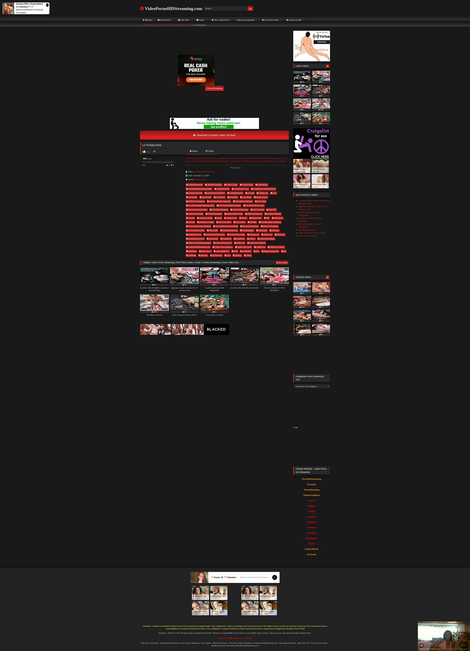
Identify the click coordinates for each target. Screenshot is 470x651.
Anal (257, 251)
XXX (236, 251)
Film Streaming (258, 210)
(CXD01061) (246, 251)
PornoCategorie (248, 230)
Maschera (204, 255)
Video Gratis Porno (155, 25)
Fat (284, 251)
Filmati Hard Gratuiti (196, 214)
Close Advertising (214, 88)
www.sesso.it (206, 251)
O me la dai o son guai (308, 236)
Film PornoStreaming (240, 210)
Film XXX (272, 210)
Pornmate (311, 484)
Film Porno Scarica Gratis (198, 210)
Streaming (281, 234)
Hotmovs (311, 506)
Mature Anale (256, 218)
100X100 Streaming (215, 185)
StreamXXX (213, 239)
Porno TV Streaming (271, 226)
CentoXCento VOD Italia (216, 193)
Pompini (191, 222)
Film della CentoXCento (244, 201)
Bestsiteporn (312, 538)
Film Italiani (262, 201)
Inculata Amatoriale (274, 214)
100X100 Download (184, 25)
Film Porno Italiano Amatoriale (230, 205)
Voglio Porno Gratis (244, 247)
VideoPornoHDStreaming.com (173, 8)
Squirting (238, 255)
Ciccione (251, 193)
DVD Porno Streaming (196, 201)
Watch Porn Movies (277, 247)
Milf (268, 218)
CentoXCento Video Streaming (264, 189)
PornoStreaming (311, 490)
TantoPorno (240, 239)
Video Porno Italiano (267, 239)
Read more (235, 168)
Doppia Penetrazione (271, 251)
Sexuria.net (268, 234)
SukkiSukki (227, 239)
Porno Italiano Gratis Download (227, 226)
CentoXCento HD (223, 189)
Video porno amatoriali (245, 20)
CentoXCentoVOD (236, 193)
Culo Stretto (247, 197)
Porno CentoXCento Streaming (200, 226)
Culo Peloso (220, 197)
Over (228, 255)
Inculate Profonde (206, 218)
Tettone (252, 239)
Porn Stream (240, 222)
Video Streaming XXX (224, 243)
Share (211, 151)
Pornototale (263, 230)
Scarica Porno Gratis (237, 234)
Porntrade (311, 522)
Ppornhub (275, 230)
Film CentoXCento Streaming (220, 201)
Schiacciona (200, 179)
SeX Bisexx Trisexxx (307, 230)
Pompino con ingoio (207, 222)
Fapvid (311, 501)
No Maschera (217, 255)
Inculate (191, 218)
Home (143, 25)
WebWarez (192, 251)
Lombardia (192, 255)
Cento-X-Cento (247, 185)
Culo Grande (206, 197)
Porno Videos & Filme (196, 230)
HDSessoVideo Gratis (235, 214)
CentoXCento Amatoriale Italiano (200, 189)
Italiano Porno (232, 218)
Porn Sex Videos (225, 222)
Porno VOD (214, 230)
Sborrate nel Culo (195, 234)
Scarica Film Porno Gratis (215, 234)
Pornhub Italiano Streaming (271, 222)
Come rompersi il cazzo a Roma (312, 233)
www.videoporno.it (222, 251)
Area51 (311, 544)
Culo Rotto (234, 197)
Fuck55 (311, 511)
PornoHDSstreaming (311, 479)
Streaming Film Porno (196, 239)
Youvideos (312, 528)
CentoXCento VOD (195, 193)
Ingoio (219, 218)
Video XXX (241, 243)
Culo (274, 193)
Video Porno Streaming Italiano (200, 243)
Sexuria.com (254, 234)
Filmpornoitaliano (312, 495)
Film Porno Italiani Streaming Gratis (201, 205)
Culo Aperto (193, 197)
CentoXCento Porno (241, 189)
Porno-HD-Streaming (230, 230)
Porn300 (253, 222)
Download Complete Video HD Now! (216, 135)
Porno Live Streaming (250, 226)
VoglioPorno (261, 247)
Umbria (248, 255)
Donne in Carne (261, 197)
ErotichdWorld (311, 549)
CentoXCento (170, 25)
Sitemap (248, 638)
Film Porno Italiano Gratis (255, 205)
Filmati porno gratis (215, 214)
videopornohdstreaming (203, 172)
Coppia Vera (263, 193)
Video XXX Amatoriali (257, 243)
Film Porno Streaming (220, 210)
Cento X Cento (232, 185)
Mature (244, 218)
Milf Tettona (278, 218)
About (194, 151)
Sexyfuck (311, 517)
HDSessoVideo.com (255, 214)
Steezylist (311, 533)
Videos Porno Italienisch (223, 247)
